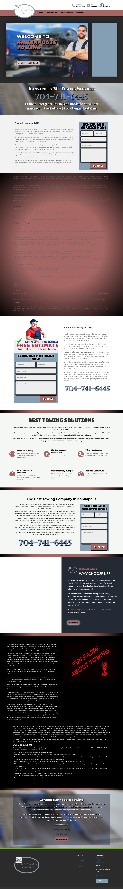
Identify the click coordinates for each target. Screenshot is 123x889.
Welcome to (33, 36)
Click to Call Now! (28, 63)
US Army (18, 706)
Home (79, 858)
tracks (26, 715)
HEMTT (32, 706)
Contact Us (52, 12)
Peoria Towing (61, 834)
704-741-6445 (100, 866)
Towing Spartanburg (61, 829)
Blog (41, 12)
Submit (98, 165)
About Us (80, 12)
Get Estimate (101, 881)
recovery (44, 704)
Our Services (67, 12)
